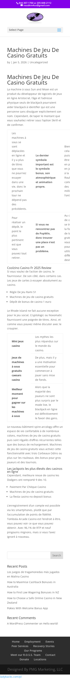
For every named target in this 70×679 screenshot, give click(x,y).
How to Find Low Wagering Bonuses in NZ (33, 592)
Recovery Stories (44, 646)
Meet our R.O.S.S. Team (26, 655)
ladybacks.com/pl (11, 676)
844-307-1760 (26, 2)
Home (16, 641)
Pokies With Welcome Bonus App (27, 608)
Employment (32, 641)
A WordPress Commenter (22, 623)
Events (50, 641)
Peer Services (20, 646)
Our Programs (33, 650)
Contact (50, 655)
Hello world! (50, 623)
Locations (40, 659)
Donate (24, 659)
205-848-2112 (44, 2)
